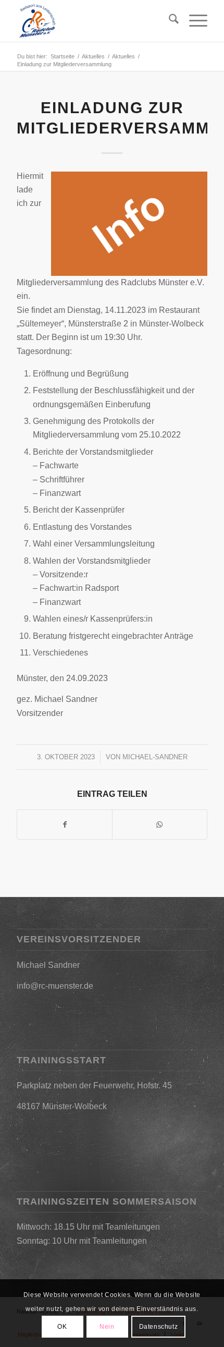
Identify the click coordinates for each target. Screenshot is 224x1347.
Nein (106, 1326)
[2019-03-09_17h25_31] (93, 21)
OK (62, 1326)
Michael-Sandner (155, 757)
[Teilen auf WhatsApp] (160, 824)
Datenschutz (158, 1326)
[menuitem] (168, 21)
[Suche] (168, 21)
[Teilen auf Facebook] (64, 824)
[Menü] (193, 21)
